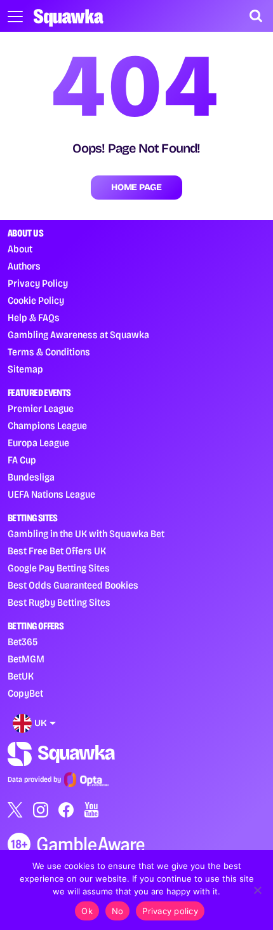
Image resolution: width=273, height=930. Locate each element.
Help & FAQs (34, 317)
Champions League (47, 426)
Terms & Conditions (49, 352)
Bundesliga (31, 477)
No (118, 911)
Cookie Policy (36, 300)
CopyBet (25, 693)
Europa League (38, 443)
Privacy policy (170, 911)
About (20, 249)
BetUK (21, 676)
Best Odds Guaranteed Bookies (73, 585)
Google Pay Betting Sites (59, 568)
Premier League (41, 408)
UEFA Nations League (51, 494)
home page (136, 187)
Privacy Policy (38, 283)
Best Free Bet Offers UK (57, 551)
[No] (257, 890)
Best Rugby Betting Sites (59, 602)
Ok (87, 911)
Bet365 (22, 642)
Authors (24, 266)
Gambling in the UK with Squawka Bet (86, 534)
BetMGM (26, 659)
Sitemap (25, 369)
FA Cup (22, 460)
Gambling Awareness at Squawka (78, 335)
